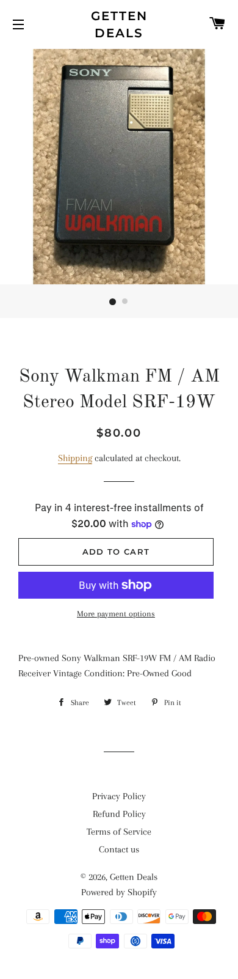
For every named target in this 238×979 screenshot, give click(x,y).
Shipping (75, 458)
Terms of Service (119, 831)
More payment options (116, 613)
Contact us (119, 849)
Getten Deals (119, 24)
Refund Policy (119, 813)
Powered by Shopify (119, 892)
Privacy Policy (119, 796)
